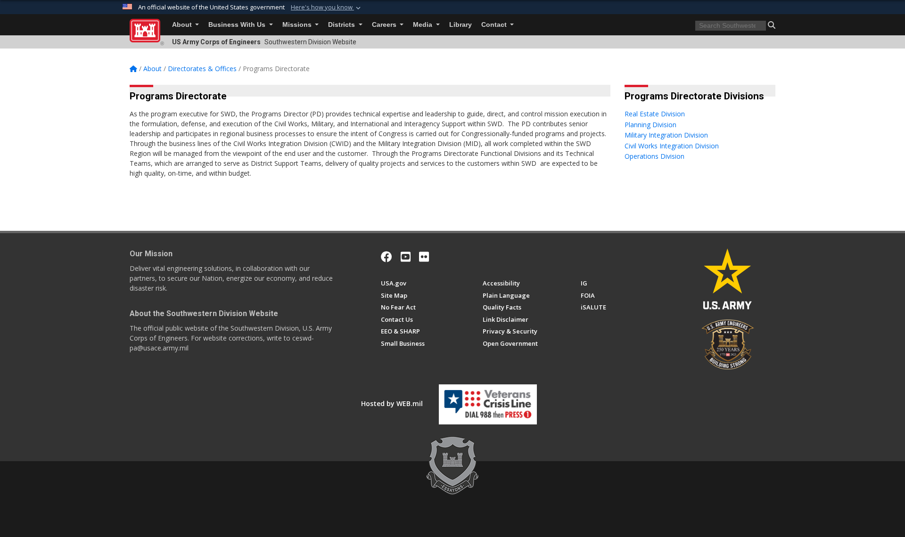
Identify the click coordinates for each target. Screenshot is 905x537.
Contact (495, 24)
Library (460, 24)
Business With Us (237, 24)
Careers (385, 24)
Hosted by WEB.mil (392, 403)
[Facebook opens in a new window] (386, 256)
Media (423, 24)
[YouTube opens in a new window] (406, 256)
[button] (326, 7)
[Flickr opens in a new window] (424, 256)
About (183, 24)
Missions (297, 24)
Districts (342, 24)
